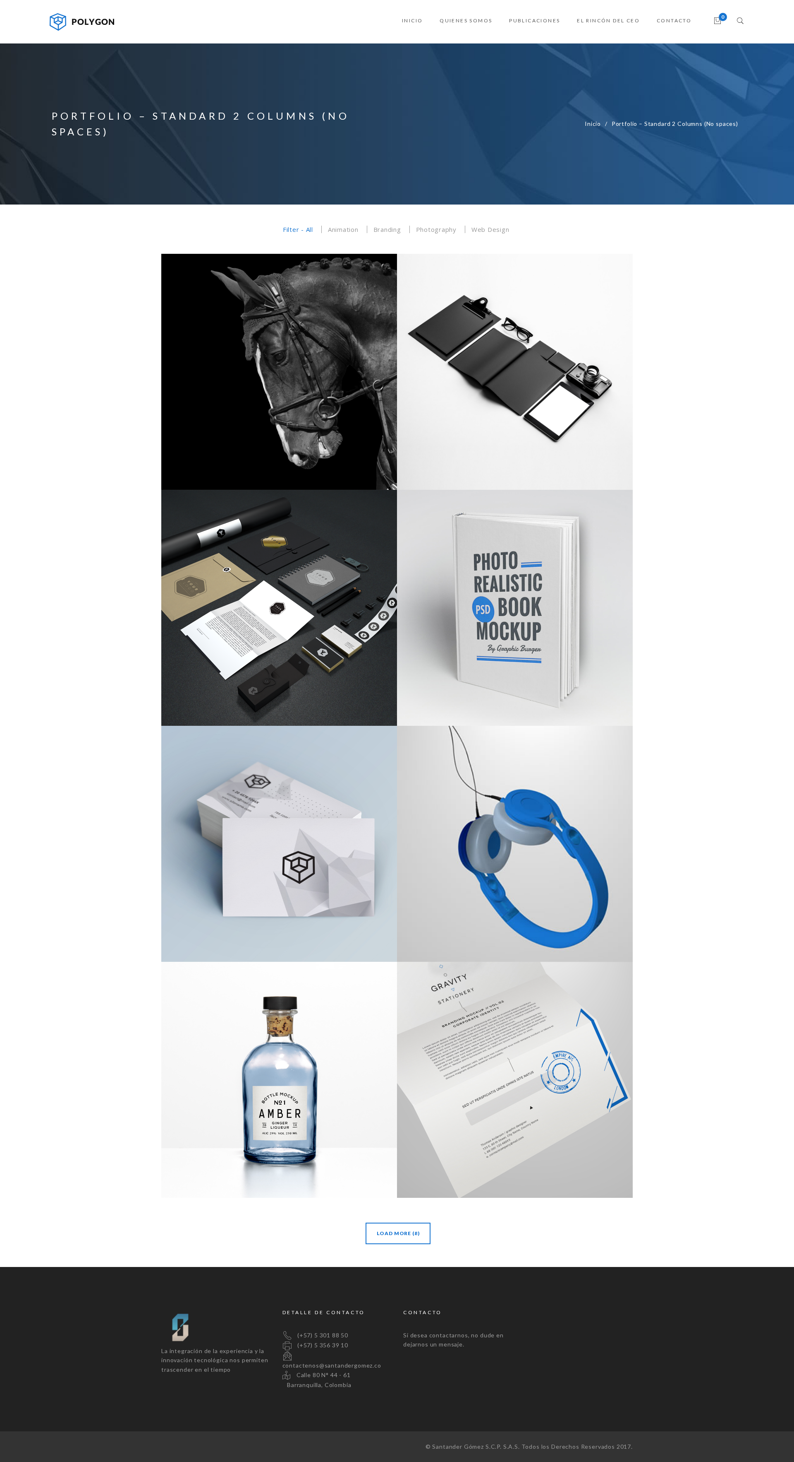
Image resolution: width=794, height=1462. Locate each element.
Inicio (593, 123)
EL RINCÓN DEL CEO (608, 20)
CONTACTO (674, 20)
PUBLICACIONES (534, 20)
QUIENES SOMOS (466, 20)
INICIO (412, 20)
